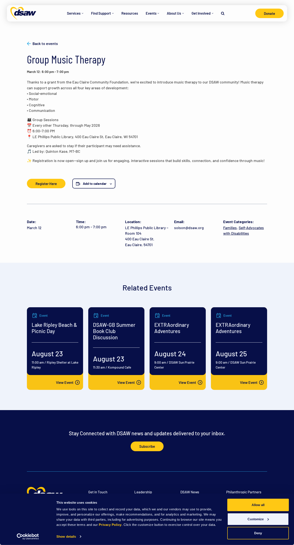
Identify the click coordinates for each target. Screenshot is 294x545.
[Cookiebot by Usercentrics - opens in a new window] (28, 536)
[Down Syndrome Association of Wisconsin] (23, 13)
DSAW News (189, 492)
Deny (258, 533)
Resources (129, 13)
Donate (269, 13)
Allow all (258, 505)
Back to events (45, 44)
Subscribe (147, 446)
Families (230, 227)
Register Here (46, 183)
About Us (174, 13)
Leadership (143, 492)
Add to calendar (95, 183)
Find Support (101, 13)
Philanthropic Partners (243, 492)
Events (151, 13)
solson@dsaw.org (189, 227)
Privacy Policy (110, 524)
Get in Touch (97, 492)
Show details (66, 536)
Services (73, 13)
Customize (256, 519)
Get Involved (201, 13)
